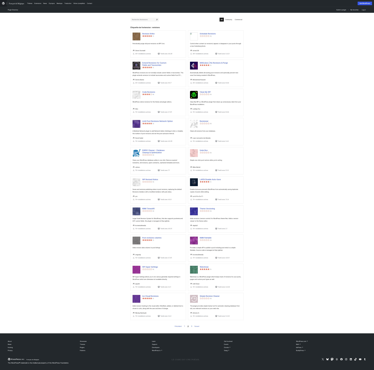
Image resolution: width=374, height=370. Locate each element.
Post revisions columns (151, 238)
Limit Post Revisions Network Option (157, 121)
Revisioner (204, 121)
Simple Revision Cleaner (210, 296)
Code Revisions (148, 92)
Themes (82, 344)
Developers (156, 347)
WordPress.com (302, 341)
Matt (298, 344)
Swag (226, 350)
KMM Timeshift (148, 209)
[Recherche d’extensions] (157, 20)
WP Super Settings (150, 267)
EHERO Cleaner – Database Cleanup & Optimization (153, 151)
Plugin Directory (13, 10)
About (10, 341)
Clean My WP (205, 92)
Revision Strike (148, 34)
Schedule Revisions (208, 34)
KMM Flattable (205, 238)
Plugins (82, 347)
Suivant (196, 326)
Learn (154, 341)
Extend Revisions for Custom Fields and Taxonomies (154, 64)
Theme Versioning (207, 209)
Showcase (83, 341)
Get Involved (228, 341)
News (9, 344)
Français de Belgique (32, 359)
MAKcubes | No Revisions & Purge (214, 63)
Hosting (10, 347)
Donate (227, 347)
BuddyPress (301, 350)
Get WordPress (364, 3)
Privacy (10, 350)
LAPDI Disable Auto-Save (210, 179)
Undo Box (204, 150)
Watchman (204, 267)
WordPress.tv (157, 350)
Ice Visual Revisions (150, 296)
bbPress (299, 347)
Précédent (178, 326)
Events (226, 344)
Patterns (82, 350)
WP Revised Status (150, 179)
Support (154, 344)
